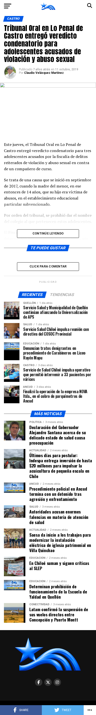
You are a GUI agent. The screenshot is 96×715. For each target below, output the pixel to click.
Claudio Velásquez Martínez (44, 73)
